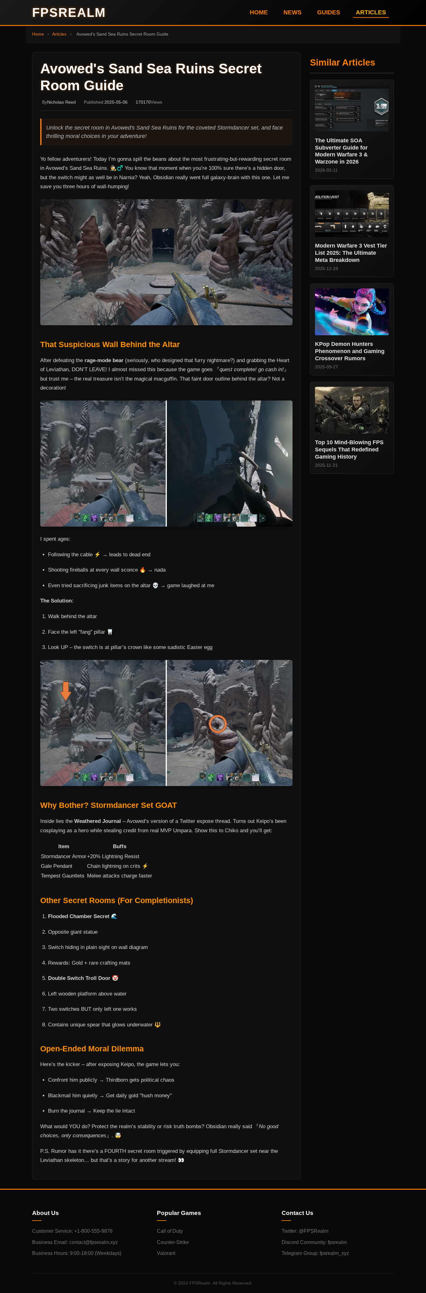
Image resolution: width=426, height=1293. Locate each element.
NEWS (292, 12)
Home (38, 34)
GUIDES (328, 12)
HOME (259, 12)
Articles (59, 34)
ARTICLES (371, 12)
